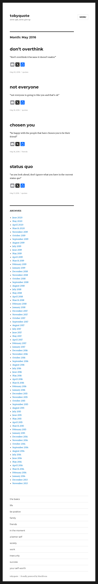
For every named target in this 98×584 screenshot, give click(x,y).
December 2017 (20, 311)
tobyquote (19, 15)
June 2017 (17, 332)
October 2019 (18, 235)
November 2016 (20, 354)
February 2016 (19, 386)
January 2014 (18, 476)
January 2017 (18, 347)
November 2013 (20, 483)
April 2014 (17, 465)
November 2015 (20, 397)
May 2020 (17, 221)
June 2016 (17, 372)
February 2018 (19, 303)
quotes (25, 72)
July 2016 (16, 368)
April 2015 (17, 422)
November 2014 (20, 440)
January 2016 (18, 390)
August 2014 (18, 451)
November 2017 (20, 314)
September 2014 (20, 447)
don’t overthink (26, 49)
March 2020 (18, 228)
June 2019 (17, 250)
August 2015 (18, 408)
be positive (15, 512)
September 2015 (20, 404)
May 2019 (17, 253)
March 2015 (18, 426)
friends (24, 152)
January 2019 (18, 268)
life (11, 505)
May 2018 (17, 293)
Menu (83, 17)
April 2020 (17, 224)
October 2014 (18, 444)
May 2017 (17, 336)
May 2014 (17, 461)
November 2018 (20, 275)
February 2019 (19, 264)
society (13, 543)
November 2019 (20, 232)
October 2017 (18, 318)
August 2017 (18, 325)
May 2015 (17, 418)
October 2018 (19, 278)
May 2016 (17, 375)
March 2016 (18, 382)
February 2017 (19, 343)
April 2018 (17, 296)
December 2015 (20, 393)
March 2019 (18, 260)
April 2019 (17, 257)
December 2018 (20, 271)
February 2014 (19, 472)
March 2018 (18, 300)
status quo (21, 166)
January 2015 (18, 433)
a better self (16, 537)
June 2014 (17, 458)
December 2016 (20, 350)
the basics (15, 499)
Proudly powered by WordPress (34, 576)
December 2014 (20, 436)
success (14, 562)
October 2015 (18, 400)
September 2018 (20, 282)
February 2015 (19, 429)
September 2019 (20, 239)
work (12, 549)
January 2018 (18, 307)
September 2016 (20, 361)
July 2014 (16, 454)
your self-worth (18, 568)
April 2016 (17, 379)
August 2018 (18, 285)
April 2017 (17, 339)
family (13, 518)
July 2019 (16, 246)
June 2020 (17, 217)
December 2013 (20, 479)
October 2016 (18, 357)
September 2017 (20, 321)
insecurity (15, 555)
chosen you (22, 124)
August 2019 (18, 242)
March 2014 (18, 469)
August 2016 (18, 365)
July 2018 (16, 289)
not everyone (24, 87)
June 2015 (17, 415)
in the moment (17, 530)
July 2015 (16, 411)
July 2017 (16, 329)
